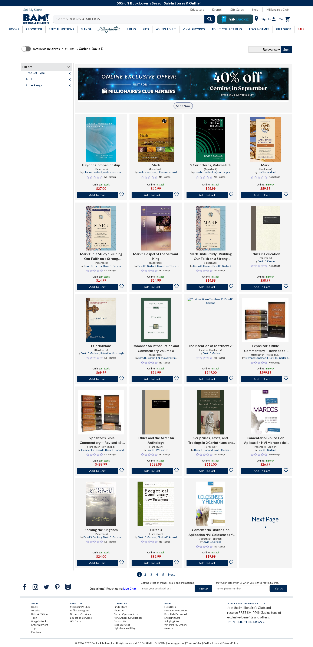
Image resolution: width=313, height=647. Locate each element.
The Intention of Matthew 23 (210, 346)
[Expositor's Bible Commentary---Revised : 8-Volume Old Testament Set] (101, 412)
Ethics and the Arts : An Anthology (156, 440)
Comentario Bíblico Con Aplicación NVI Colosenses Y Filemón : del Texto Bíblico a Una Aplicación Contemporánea (210, 532)
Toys (34, 628)
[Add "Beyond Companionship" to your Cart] (101, 195)
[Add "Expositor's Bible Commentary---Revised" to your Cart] (265, 379)
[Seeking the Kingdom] (101, 504)
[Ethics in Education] (265, 228)
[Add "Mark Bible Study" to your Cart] (101, 287)
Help (255, 9)
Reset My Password (175, 614)
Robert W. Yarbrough (112, 353)
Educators (197, 9)
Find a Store (120, 606)
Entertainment (39, 624)
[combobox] (136, 19)
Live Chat (129, 588)
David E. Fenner (267, 261)
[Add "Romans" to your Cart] (156, 379)
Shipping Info (171, 621)
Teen (34, 617)
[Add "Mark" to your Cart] (156, 195)
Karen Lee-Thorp (166, 266)
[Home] (35, 19)
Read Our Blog (122, 624)
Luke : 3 (156, 530)
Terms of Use (194, 643)
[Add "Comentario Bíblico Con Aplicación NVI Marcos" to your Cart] (265, 471)
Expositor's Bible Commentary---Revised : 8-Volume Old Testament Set (101, 440)
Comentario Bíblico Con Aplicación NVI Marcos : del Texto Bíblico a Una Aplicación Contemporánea (265, 440)
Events (217, 9)
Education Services (81, 617)
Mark (156, 165)
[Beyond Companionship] (101, 139)
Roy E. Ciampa (222, 450)
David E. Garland (112, 172)
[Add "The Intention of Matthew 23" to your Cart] (211, 379)
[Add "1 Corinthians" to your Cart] (101, 379)
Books (35, 606)
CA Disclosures (212, 643)
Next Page (265, 522)
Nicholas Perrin (167, 357)
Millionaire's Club (278, 9)
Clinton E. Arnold (167, 172)
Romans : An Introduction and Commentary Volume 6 (156, 348)
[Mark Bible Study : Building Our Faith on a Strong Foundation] (101, 228)
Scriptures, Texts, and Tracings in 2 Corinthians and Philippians (210, 440)
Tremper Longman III (256, 357)
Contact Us (120, 621)
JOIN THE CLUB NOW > (246, 622)
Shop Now (183, 106)
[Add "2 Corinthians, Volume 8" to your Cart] (211, 195)
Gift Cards (237, 9)
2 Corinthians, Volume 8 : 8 (210, 165)
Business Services (80, 614)
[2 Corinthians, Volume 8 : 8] (210, 139)
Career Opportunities (126, 614)
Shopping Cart (172, 617)
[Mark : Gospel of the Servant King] (156, 228)
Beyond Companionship (101, 165)
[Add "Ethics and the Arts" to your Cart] (156, 471)
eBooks (35, 610)
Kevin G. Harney (93, 266)
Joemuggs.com (176, 643)
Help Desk (170, 606)
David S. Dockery (92, 537)
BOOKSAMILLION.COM (151, 643)
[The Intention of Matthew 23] (211, 320)
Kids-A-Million (39, 614)
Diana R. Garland (92, 172)
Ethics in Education (265, 254)
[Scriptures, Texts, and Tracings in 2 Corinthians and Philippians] (210, 412)
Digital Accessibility (124, 628)
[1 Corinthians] (101, 320)
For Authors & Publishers (128, 617)
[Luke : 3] (155, 504)
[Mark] (156, 139)
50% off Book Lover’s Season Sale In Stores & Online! (159, 3)
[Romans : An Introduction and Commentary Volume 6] (156, 320)
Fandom (36, 632)
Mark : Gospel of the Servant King (155, 256)
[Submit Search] (209, 19)
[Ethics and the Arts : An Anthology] (155, 412)
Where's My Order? (175, 624)
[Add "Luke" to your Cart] (156, 563)
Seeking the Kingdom (101, 530)
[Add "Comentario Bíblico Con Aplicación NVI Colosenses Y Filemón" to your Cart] (211, 563)
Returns (169, 628)
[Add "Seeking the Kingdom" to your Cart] (101, 563)
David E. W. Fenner (157, 450)
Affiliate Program (79, 610)
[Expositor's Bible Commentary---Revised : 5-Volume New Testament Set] (265, 320)
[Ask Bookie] (235, 19)
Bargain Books (39, 621)
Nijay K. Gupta (222, 172)
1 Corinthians (101, 346)
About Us (119, 610)
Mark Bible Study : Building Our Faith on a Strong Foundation (101, 256)
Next (171, 574)
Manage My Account (176, 610)
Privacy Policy (230, 643)
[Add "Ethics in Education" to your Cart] (265, 287)
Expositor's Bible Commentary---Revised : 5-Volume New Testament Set (265, 348)
